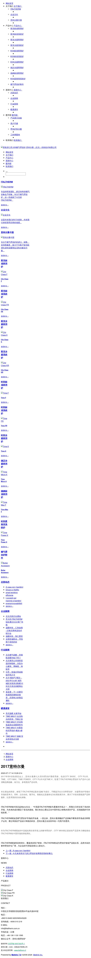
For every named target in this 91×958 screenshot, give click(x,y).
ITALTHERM (15, 9)
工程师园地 (15, 134)
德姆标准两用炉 (17, 73)
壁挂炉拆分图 (16, 129)
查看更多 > (5, 205)
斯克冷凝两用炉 (17, 39)
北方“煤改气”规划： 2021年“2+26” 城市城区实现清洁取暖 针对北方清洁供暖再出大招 (14, 683)
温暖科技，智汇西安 (14, 636)
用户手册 (14, 123)
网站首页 (9, 3)
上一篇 (18, 850)
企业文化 (14, 14)
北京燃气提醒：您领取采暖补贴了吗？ (14, 656)
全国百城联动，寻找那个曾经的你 (14, 640)
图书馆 (8, 115)
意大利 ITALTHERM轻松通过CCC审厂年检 (14, 622)
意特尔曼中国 (16, 20)
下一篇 (29, 853)
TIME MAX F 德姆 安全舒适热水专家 (14, 737)
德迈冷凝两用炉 (17, 67)
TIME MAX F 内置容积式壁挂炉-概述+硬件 (14, 730)
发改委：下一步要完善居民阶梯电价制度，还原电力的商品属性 (14, 696)
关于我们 (9, 6)
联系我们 (9, 140)
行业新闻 (14, 103)
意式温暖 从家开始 (13, 713)
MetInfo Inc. (38, 954)
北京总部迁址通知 (13, 616)
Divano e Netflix (12, 589)
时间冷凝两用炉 (17, 62)
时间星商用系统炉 (18, 78)
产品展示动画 (16, 117)
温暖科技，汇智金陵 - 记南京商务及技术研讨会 (14, 630)
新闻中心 (9, 89)
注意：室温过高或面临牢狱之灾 (14, 673)
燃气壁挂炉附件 (17, 84)
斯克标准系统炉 (17, 34)
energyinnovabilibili (14, 603)
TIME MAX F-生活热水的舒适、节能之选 (14, 717)
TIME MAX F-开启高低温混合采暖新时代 (14, 723)
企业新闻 (14, 98)
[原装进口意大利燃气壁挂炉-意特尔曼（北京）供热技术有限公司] (29, 147)
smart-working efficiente (12, 594)
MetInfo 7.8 (16, 954)
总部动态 (14, 92)
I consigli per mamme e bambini (13, 599)
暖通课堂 (14, 109)
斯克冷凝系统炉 (17, 45)
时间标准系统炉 (17, 56)
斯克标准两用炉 (17, 28)
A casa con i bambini (14, 587)
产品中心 (9, 25)
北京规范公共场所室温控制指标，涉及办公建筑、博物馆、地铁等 (14, 664)
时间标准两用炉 (17, 50)
